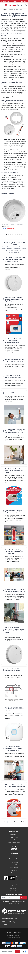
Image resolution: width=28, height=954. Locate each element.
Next (22, 821)
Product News (14, 891)
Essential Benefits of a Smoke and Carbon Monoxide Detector (15, 590)
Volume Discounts (14, 834)
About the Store (14, 888)
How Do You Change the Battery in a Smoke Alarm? (13, 376)
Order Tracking (14, 862)
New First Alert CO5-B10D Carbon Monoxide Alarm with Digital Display (14, 299)
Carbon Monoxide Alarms (14, 842)
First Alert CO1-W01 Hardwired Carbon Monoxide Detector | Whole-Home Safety (15, 259)
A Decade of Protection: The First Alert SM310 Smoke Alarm (15, 785)
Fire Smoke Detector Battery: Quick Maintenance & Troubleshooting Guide (14, 340)
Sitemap (17, 935)
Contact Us (14, 873)
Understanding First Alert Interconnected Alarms (13, 669)
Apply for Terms (14, 837)
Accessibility (8, 932)
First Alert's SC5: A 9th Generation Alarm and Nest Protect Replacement (13, 748)
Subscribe (23, 897)
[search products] (17, 951)
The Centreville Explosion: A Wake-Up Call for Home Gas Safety (14, 470)
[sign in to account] (26, 5)
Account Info (14, 865)
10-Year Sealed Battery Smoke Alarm (12, 224)
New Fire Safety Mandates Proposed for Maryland (13, 511)
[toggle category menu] (1, 5)
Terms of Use (10, 935)
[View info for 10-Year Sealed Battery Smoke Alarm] (14, 210)
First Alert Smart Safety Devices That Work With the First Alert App (14, 551)
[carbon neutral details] (14, 850)
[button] (2, 216)
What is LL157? (9, 393)
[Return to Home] (2, 9)
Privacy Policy (17, 932)
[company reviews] (14, 878)
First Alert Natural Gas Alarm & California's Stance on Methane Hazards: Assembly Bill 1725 (15, 430)
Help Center (14, 870)
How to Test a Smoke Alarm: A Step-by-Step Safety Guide (14, 360)
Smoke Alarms (14, 840)
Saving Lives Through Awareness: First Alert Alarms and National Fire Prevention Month (14, 630)
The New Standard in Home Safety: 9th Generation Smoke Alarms (15, 708)
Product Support (14, 867)
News (5, 9)
